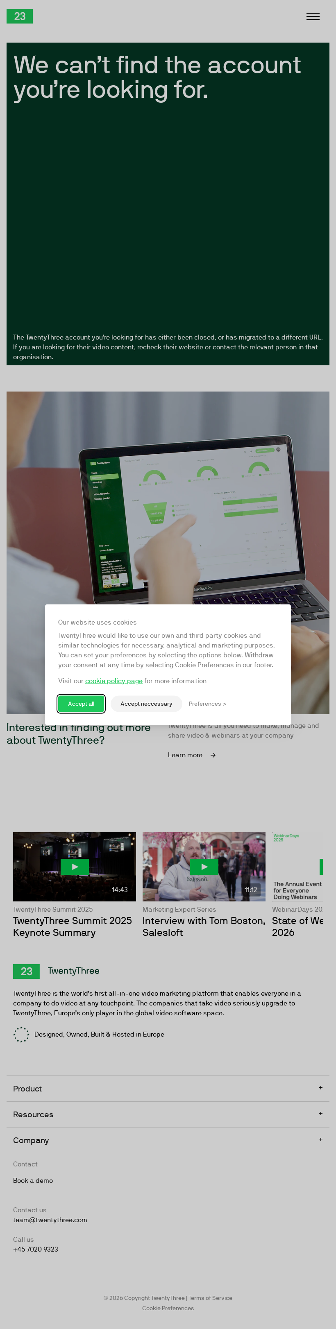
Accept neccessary (146, 703)
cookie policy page (114, 680)
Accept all (81, 703)
